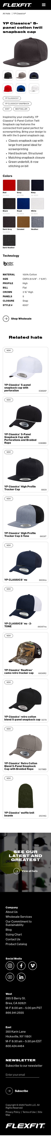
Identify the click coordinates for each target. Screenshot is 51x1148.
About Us (12, 912)
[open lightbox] (9, 185)
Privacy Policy (13, 1112)
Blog (9, 929)
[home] (21, 5)
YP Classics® (19, 14)
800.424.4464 (15, 1046)
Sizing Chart (14, 934)
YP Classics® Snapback (17, 103)
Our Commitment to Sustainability (19, 923)
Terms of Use (29, 1112)
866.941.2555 (15, 1012)
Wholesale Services (19, 916)
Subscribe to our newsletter (24, 1065)
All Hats (6, 14)
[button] (44, 5)
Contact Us (13, 939)
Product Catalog (16, 944)
